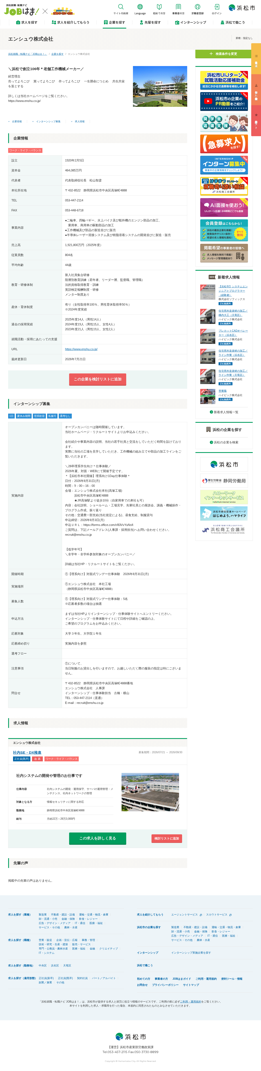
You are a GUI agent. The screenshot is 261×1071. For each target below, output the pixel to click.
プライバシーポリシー (165, 984)
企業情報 (16, 121)
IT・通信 (80, 923)
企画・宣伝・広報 (66, 940)
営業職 (223, 390)
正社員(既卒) (65, 978)
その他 (60, 982)
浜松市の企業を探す (149, 927)
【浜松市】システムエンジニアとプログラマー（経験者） (233, 291)
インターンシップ (193, 22)
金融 (92, 948)
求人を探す (29, 22)
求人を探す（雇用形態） (22, 978)
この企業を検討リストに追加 (98, 379)
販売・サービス (81, 944)
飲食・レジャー (88, 918)
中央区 (43, 965)
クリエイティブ (108, 948)
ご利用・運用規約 (206, 978)
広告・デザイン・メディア (55, 923)
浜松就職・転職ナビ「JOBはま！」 (27, 54)
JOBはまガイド (182, 978)
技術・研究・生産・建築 (53, 944)
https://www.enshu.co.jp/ (81, 349)
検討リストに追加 (167, 838)
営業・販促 (45, 940)
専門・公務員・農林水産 (53, 948)
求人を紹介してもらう (150, 914)
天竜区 (67, 965)
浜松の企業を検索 (226, 442)
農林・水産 (70, 927)
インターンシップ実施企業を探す (191, 952)
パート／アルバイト (104, 978)
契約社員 (82, 978)
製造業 (43, 914)
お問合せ (142, 984)
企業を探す (117, 22)
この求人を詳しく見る (97, 838)
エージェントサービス (184, 914)
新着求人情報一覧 (226, 412)
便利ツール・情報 (231, 978)
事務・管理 (88, 940)
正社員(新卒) (46, 978)
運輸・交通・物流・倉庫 (93, 914)
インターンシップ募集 (48, 121)
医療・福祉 (96, 923)
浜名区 (55, 965)
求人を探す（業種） (20, 914)
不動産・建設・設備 (63, 914)
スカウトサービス (216, 914)
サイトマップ (191, 984)
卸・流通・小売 (48, 918)
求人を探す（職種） (20, 940)
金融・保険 (68, 918)
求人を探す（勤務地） (21, 965)
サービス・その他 (49, 927)
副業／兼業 (45, 982)
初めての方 (143, 978)
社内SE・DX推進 (27, 753)
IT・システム (46, 952)
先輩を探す (153, 22)
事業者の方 (161, 978)
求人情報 (79, 121)
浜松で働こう (235, 22)
